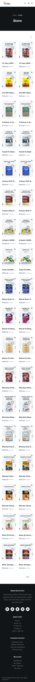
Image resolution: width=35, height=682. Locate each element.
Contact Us (17, 626)
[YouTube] (17, 609)
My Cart (17, 668)
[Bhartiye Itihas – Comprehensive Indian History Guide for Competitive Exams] (9, 463)
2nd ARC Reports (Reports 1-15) (14, 93)
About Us (17, 623)
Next (27, 577)
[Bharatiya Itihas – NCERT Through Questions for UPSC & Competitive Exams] (9, 375)
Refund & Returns (17, 644)
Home (17, 621)
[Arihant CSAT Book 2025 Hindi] (9, 168)
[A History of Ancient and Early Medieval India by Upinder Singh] (9, 109)
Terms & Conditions (17, 647)
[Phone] (7, 609)
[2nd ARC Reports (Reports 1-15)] (9, 80)
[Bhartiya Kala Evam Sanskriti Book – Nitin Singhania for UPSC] (9, 434)
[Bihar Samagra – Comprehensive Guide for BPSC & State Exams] (9, 552)
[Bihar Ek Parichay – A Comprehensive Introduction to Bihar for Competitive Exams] (9, 522)
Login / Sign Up (17, 631)
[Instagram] (22, 609)
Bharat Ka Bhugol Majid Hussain (14, 329)
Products (17, 628)
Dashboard (17, 661)
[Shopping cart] (28, 3)
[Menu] (32, 3)
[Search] (25, 3)
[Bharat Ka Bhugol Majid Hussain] (9, 316)
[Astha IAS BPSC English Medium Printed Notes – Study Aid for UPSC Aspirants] (9, 257)
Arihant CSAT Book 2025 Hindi (14, 181)
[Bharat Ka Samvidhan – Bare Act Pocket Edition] (9, 345)
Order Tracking (17, 666)
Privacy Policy (17, 650)
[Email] (28, 609)
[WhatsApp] (12, 609)
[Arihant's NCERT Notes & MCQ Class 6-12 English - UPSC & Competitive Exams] (9, 227)
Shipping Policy (17, 642)
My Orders (17, 663)
